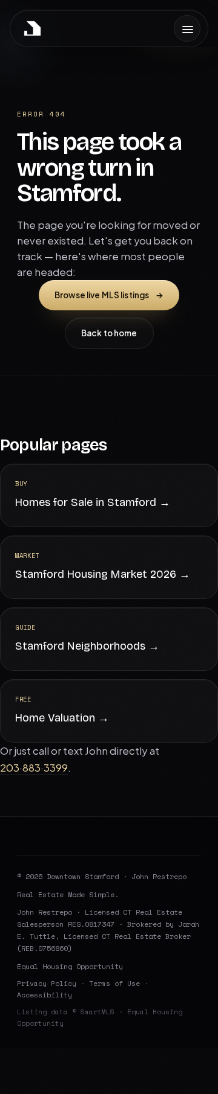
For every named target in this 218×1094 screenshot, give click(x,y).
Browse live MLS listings (109, 295)
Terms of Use (114, 983)
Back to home (109, 333)
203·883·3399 (34, 767)
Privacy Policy (46, 983)
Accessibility (44, 995)
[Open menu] (187, 28)
